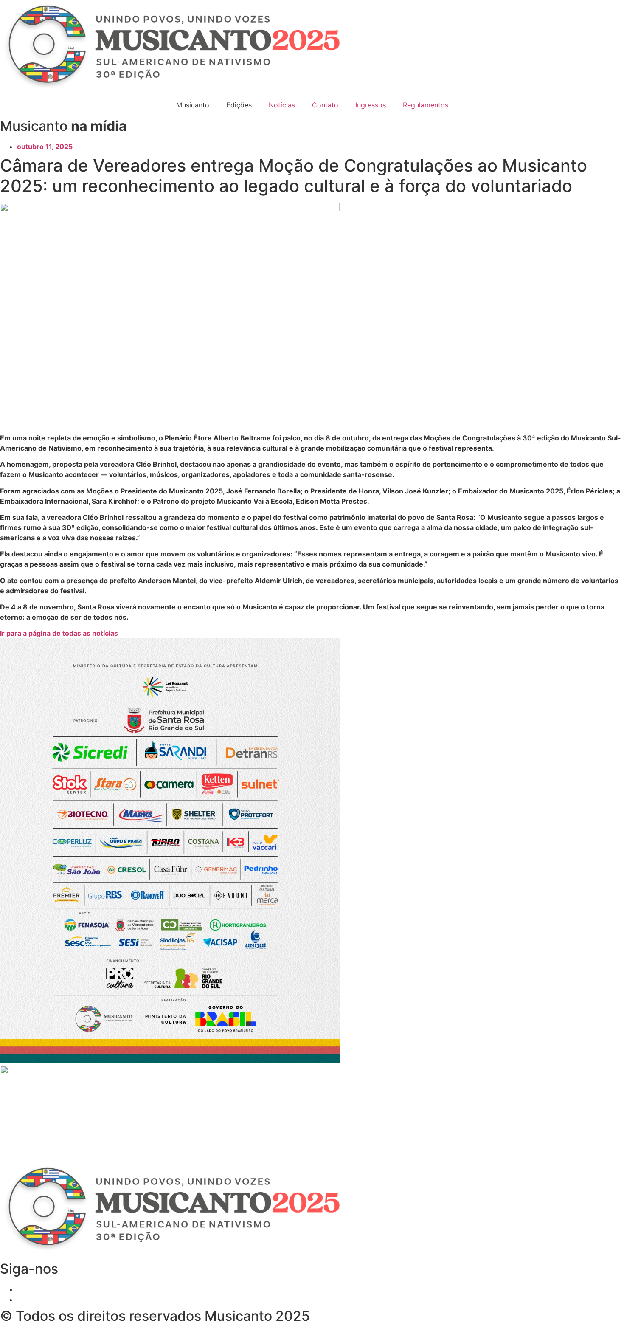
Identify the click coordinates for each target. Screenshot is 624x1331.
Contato (325, 105)
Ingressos (370, 105)
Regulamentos (425, 105)
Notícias (282, 105)
